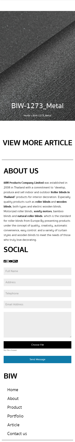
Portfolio (15, 416)
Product (14, 407)
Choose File (37, 345)
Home (27, 116)
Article (13, 425)
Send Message (37, 359)
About (13, 398)
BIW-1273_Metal (37, 106)
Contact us (17, 433)
